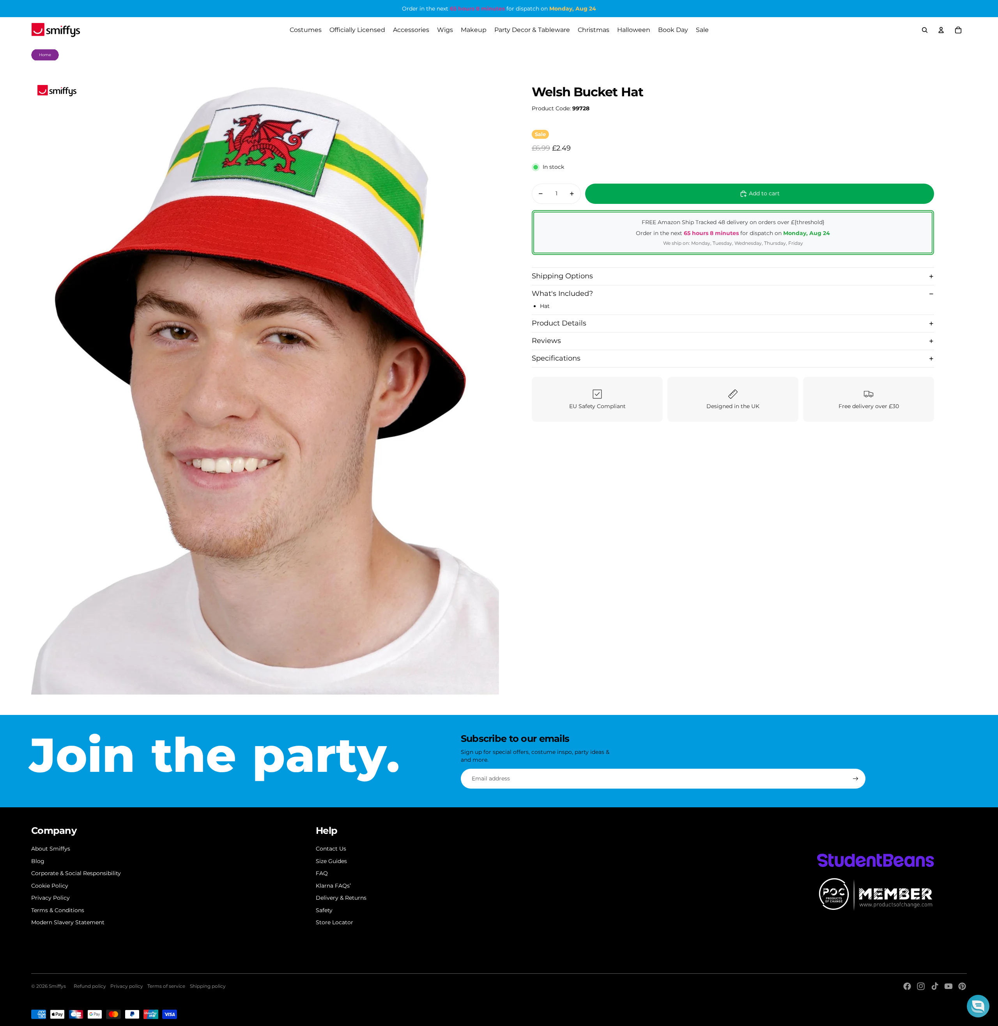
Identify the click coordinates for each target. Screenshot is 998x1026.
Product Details (559, 323)
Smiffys (57, 986)
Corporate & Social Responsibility (76, 873)
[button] (978, 1006)
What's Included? (562, 293)
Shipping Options (562, 276)
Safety (324, 910)
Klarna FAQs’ (333, 885)
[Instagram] (920, 986)
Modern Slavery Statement (67, 922)
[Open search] (924, 30)
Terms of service (166, 986)
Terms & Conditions (57, 910)
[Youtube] (948, 986)
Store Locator (334, 922)
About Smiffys (50, 848)
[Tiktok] (935, 986)
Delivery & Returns (341, 897)
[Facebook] (907, 986)
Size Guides (331, 861)
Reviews (546, 340)
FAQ (322, 873)
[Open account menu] (941, 30)
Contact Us (331, 848)
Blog (37, 861)
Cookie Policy (49, 885)
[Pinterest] (962, 986)
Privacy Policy (50, 897)
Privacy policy (126, 986)
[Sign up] (856, 779)
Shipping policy (208, 986)
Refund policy (90, 986)
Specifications (556, 358)
